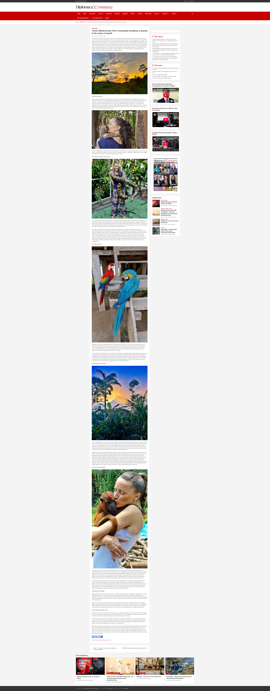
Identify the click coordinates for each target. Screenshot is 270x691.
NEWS (84, 13)
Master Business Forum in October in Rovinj (169, 202)
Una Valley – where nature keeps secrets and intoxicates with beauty (169, 231)
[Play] (154, 150)
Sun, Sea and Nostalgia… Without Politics (161, 78)
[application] (165, 143)
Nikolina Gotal (108, 640)
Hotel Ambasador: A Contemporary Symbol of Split (164, 76)
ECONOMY (117, 13)
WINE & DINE (148, 13)
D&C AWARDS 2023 (97, 18)
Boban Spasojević (102, 36)
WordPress (125, 688)
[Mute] (175, 150)
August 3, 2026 (164, 217)
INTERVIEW (109, 13)
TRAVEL (107, 18)
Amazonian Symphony (99, 640)
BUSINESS (125, 13)
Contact (185, 1)
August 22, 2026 (164, 205)
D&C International (82, 18)
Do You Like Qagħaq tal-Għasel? (159, 74)
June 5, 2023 (94, 36)
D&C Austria (159, 36)
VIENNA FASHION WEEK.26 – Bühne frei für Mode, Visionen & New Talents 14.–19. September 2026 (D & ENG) (164, 41)
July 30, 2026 (164, 224)
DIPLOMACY (92, 13)
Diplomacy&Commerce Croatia (91, 688)
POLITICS (100, 13)
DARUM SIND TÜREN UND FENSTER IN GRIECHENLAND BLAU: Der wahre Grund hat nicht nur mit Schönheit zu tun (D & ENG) (165, 45)
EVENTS (133, 13)
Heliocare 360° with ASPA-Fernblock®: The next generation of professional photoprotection (169, 213)
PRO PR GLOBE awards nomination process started (134, 648)
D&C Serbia (158, 65)
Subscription (191, 1)
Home (78, 13)
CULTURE (140, 13)
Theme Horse (109, 688)
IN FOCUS (156, 13)
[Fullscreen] (177, 150)
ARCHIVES (164, 13)
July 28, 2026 (164, 234)
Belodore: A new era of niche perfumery (170, 221)
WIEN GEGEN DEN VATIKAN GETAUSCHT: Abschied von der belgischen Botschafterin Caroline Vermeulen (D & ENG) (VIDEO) (165, 50)
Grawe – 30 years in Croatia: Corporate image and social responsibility (105, 648)
